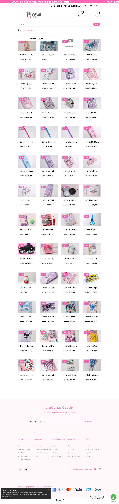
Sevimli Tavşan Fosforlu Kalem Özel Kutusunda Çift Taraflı (92, 258)
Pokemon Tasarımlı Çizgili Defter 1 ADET (92, 346)
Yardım (87, 446)
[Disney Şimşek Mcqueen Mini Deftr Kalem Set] (49, 219)
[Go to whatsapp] (113, 497)
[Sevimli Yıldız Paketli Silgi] (27, 219)
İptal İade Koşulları (74, 456)
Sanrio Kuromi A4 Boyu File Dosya (92, 200)
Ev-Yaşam (55, 446)
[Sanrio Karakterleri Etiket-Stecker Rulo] (70, 103)
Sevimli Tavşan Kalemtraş (27, 288)
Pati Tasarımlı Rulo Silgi (70, 55)
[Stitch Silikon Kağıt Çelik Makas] (92, 219)
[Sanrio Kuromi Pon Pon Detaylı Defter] (49, 365)
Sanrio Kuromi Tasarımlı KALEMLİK (49, 171)
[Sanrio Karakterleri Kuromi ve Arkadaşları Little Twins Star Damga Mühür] (49, 336)
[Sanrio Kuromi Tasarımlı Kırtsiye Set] (49, 307)
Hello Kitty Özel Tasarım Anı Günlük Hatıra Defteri (92, 84)
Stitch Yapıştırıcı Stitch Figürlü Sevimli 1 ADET (92, 375)
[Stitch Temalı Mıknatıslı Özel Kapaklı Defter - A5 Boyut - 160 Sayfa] (92, 45)
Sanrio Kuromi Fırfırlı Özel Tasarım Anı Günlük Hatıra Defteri (49, 113)
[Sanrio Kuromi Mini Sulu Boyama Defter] (49, 74)
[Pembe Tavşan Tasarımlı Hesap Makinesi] (70, 161)
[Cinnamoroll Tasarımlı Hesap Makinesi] (27, 190)
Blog (91, 6)
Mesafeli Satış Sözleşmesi (42, 453)
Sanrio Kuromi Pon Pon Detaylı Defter (49, 375)
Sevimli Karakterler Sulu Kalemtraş (49, 258)
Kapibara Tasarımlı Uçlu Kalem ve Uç (27, 55)
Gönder (87, 421)
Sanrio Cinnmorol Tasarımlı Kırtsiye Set (27, 317)
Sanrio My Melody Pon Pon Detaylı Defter (27, 375)
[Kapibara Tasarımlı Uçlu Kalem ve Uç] (27, 45)
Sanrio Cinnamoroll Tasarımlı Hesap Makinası (49, 55)
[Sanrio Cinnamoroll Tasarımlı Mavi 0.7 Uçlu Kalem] (49, 132)
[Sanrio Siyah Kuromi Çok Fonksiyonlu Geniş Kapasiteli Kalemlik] (27, 249)
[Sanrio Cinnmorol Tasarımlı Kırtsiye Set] (27, 307)
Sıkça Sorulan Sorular (92, 449)
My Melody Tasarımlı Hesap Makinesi (92, 171)
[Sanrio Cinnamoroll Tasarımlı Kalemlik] (27, 161)
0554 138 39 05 (25, 460)
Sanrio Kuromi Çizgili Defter (70, 346)
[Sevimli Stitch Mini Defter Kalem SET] (70, 307)
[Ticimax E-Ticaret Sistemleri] (59, 500)
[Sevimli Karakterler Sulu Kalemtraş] (49, 249)
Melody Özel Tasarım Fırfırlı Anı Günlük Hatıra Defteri (27, 113)
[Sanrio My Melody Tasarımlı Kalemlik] (92, 132)
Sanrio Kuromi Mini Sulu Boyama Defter (49, 84)
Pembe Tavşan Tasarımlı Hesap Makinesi (70, 171)
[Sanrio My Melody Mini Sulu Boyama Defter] (27, 74)
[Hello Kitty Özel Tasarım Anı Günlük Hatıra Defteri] (92, 74)
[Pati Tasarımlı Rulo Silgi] (70, 45)
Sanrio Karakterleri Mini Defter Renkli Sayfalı (70, 84)
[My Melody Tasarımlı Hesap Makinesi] (92, 161)
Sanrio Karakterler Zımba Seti (70, 375)
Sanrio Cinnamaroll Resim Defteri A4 (70, 229)
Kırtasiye (54, 453)
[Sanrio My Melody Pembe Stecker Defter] (92, 103)
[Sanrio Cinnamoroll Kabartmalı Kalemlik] (49, 278)
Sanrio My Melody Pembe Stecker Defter (92, 113)
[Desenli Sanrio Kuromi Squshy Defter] (27, 336)
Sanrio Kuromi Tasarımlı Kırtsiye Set (49, 317)
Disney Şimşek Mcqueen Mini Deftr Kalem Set (49, 229)
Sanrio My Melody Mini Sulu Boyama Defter (27, 84)
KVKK (36, 456)
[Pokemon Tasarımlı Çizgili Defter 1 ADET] (92, 336)
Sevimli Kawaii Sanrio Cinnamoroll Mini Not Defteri (70, 258)
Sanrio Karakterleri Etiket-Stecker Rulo (70, 113)
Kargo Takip (83, 6)
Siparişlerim (72, 453)
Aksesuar (55, 449)
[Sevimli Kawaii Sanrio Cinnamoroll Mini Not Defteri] (70, 249)
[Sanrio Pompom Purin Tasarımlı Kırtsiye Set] (92, 278)
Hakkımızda (38, 446)
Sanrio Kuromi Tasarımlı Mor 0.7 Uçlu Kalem (70, 142)
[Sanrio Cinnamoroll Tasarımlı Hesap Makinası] (49, 45)
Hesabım (71, 446)
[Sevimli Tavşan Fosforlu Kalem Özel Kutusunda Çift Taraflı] (92, 249)
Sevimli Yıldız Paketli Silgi (27, 229)
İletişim (98, 6)
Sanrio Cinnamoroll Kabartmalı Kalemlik (49, 288)
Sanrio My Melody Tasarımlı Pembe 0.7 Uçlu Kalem (27, 142)
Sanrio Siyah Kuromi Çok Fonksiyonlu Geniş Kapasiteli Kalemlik (27, 258)
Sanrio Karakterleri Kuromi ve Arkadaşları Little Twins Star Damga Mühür (49, 346)
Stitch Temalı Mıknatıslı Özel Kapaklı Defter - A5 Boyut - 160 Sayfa (92, 55)
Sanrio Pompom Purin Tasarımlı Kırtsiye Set (92, 288)
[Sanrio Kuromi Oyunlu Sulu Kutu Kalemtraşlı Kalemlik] (49, 190)
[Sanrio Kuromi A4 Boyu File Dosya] (92, 190)
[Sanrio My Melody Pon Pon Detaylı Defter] (27, 365)
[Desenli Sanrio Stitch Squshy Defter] (92, 307)
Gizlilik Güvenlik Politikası (42, 449)
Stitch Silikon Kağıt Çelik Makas (92, 229)
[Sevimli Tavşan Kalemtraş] (27, 278)
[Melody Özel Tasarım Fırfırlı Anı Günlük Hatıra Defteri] (27, 103)
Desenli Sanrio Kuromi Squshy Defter (27, 346)
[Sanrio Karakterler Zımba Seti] (70, 365)
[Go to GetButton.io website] (113, 501)
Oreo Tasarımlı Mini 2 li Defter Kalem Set (70, 200)
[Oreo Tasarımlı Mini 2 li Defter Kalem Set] (70, 190)
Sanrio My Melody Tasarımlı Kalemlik (92, 142)
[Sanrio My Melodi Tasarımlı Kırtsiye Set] (70, 278)
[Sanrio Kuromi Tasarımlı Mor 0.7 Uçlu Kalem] (70, 132)
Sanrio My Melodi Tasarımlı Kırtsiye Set (70, 288)
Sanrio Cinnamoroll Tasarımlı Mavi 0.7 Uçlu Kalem (49, 142)
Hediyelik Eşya (56, 456)
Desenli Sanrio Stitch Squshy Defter (92, 317)
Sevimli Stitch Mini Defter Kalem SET (70, 317)
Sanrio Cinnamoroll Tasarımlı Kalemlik (27, 171)
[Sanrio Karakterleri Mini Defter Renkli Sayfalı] (70, 74)
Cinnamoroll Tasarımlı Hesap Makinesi (27, 200)
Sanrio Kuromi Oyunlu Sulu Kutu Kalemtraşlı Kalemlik (49, 200)
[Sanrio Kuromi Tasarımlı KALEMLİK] (49, 161)
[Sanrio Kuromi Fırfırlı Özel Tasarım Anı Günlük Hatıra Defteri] (49, 103)
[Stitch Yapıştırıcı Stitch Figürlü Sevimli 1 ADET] (92, 365)
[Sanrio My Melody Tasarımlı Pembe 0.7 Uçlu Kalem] (27, 132)
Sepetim (71, 449)
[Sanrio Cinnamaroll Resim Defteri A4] (70, 219)
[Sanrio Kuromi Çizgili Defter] (70, 336)
